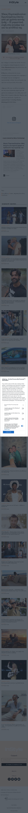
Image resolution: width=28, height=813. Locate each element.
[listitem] (14, 405)
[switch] (22, 408)
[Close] (25, 379)
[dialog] (14, 406)
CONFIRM (8, 432)
